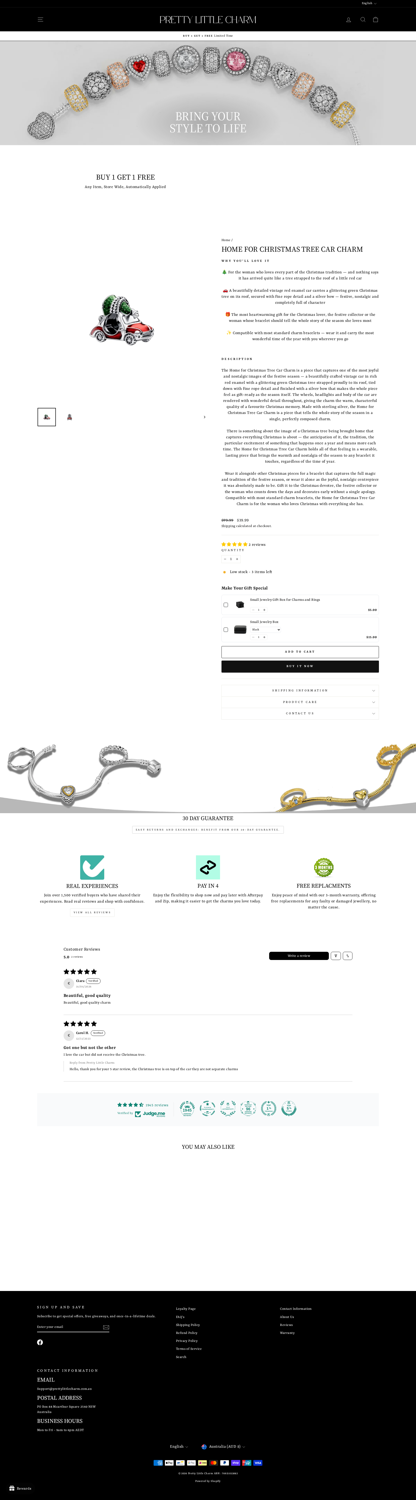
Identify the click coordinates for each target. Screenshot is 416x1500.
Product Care (300, 702)
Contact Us (300, 713)
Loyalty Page (186, 1309)
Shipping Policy (188, 1325)
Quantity (233, 550)
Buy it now (300, 666)
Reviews (286, 1325)
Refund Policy (187, 1333)
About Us (287, 1317)
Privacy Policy (187, 1341)
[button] (235, 545)
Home (226, 240)
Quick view (78, 1238)
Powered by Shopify (208, 1481)
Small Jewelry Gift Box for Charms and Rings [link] (285, 600)
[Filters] (336, 956)
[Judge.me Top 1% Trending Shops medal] (268, 1108)
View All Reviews (92, 912)
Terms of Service (189, 1349)
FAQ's (180, 1317)
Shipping (228, 526)
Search (181, 1357)
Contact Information (296, 1309)
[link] (240, 605)
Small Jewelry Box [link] (264, 622)
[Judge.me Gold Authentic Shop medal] (228, 1108)
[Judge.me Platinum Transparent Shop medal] (207, 1108)
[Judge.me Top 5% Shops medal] (289, 1108)
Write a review (299, 956)
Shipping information (300, 690)
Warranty (287, 1333)
